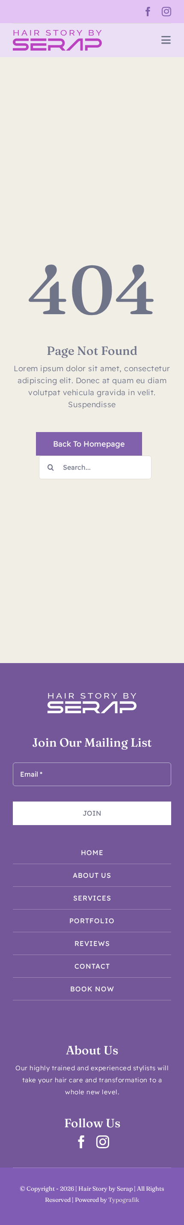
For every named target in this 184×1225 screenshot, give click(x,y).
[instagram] (167, 11)
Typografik (123, 1200)
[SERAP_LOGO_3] (57, 34)
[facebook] (148, 11)
